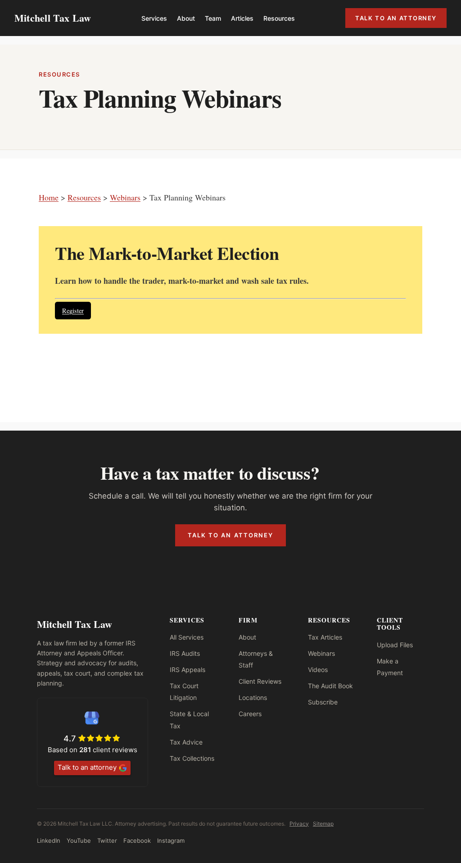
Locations (253, 697)
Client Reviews (260, 681)
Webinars (125, 197)
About (186, 18)
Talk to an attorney (87, 767)
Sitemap (323, 823)
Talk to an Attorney (396, 18)
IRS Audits (185, 653)
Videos (318, 669)
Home (49, 197)
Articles (242, 18)
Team (213, 18)
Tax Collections (192, 758)
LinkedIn (48, 840)
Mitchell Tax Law (52, 17)
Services (154, 18)
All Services (186, 637)
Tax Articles (325, 637)
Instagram (171, 840)
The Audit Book (330, 686)
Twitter (107, 840)
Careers (250, 714)
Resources (279, 18)
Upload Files (395, 645)
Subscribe (323, 702)
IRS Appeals (187, 669)
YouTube (79, 840)
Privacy (299, 823)
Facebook (137, 840)
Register (73, 310)
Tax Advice (186, 742)
